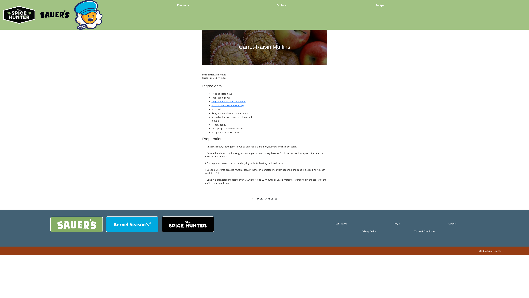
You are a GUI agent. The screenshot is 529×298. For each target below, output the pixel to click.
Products (183, 5)
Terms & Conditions (424, 231)
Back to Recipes (266, 198)
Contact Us (341, 223)
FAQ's (397, 223)
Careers (452, 223)
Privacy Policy (369, 231)
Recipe (380, 5)
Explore (281, 5)
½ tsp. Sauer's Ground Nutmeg (227, 105)
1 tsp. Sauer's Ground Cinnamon (228, 101)
